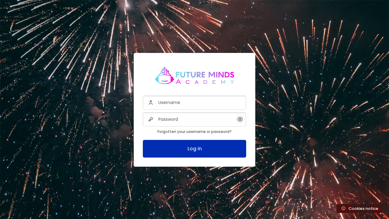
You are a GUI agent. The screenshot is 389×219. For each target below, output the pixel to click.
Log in (195, 148)
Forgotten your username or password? (194, 131)
